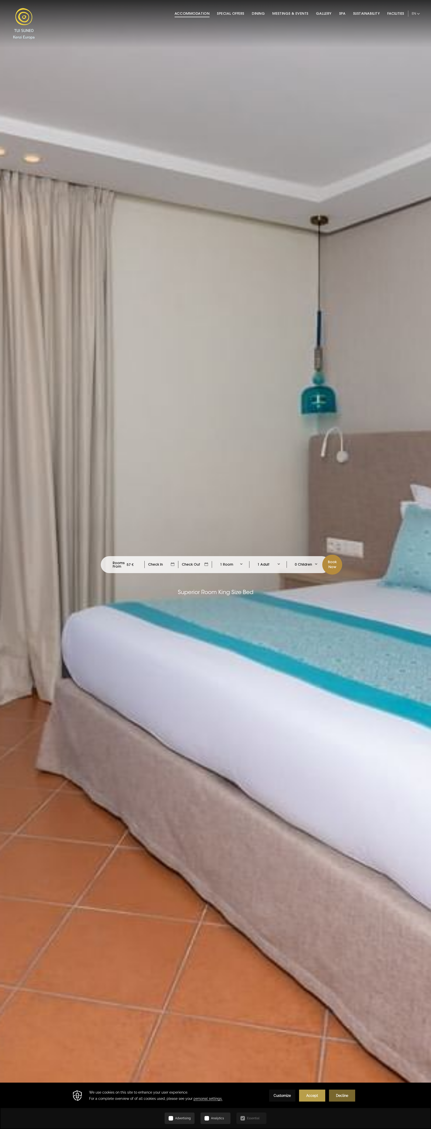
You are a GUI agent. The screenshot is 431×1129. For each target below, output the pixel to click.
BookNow (332, 564)
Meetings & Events (290, 13)
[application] (215, 1106)
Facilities (395, 13)
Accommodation (192, 13)
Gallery (324, 13)
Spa (342, 13)
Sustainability (366, 13)
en (414, 13)
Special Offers (230, 13)
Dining (258, 13)
